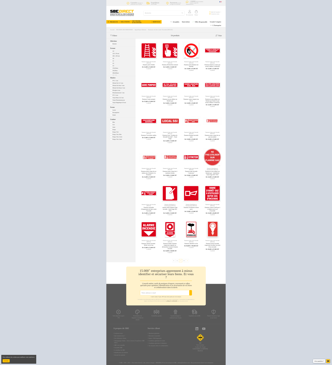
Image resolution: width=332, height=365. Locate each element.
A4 (113, 51)
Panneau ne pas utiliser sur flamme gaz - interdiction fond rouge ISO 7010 (212, 173)
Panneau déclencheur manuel (170, 64)
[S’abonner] (190, 292)
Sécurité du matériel (119, 355)
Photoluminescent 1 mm (118, 92)
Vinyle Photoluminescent (119, 100)
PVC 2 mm (115, 95)
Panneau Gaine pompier (148, 99)
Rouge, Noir (116, 132)
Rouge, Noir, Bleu (117, 134)
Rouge (114, 129)
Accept (6, 360)
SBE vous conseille (119, 345)
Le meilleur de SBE (119, 350)
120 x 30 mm (116, 53)
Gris (114, 124)
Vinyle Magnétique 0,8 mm (119, 102)
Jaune (114, 127)
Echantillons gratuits (156, 316)
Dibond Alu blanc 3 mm (118, 85)
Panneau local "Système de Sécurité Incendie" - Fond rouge (170, 137)
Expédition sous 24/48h (194, 316)
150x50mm (115, 68)
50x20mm (115, 70)
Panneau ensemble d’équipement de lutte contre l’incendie (148, 209)
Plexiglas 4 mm (116, 90)
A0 (113, 58)
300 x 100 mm (116, 56)
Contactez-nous (215, 14)
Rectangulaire (116, 112)
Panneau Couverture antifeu (148, 135)
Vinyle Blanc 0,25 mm (118, 97)
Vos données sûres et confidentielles (158, 345)
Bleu (114, 122)
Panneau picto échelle (149, 64)
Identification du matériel (121, 352)
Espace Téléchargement (155, 338)
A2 (113, 63)
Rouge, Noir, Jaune (117, 139)
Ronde (114, 115)
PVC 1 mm (115, 80)
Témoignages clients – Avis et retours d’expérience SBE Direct (129, 341)
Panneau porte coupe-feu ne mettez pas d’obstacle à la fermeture (148, 173)
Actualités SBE (118, 347)
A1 (113, 61)
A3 (113, 65)
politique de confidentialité (172, 301)
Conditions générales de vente (157, 340)
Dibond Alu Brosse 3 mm (119, 88)
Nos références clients (120, 338)
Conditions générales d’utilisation (158, 343)
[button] (112, 22)
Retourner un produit (154, 336)
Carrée (114, 110)
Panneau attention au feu (191, 243)
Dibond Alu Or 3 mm (118, 83)
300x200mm (116, 73)
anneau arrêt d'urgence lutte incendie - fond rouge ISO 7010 (169, 209)
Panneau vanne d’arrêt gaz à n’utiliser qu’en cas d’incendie (212, 209)
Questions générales (154, 333)
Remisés (115, 44)
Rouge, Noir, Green (117, 137)
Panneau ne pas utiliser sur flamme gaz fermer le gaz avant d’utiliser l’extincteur (212, 100)
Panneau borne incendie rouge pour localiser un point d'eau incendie (212, 245)
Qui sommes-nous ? (119, 336)
